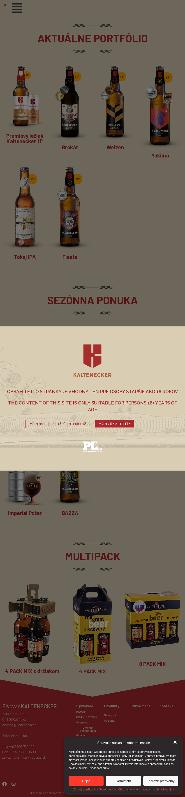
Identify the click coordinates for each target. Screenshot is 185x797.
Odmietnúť (123, 781)
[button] (175, 742)
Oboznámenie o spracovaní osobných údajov (146, 789)
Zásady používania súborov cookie (94, 789)
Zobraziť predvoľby (161, 781)
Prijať (86, 781)
